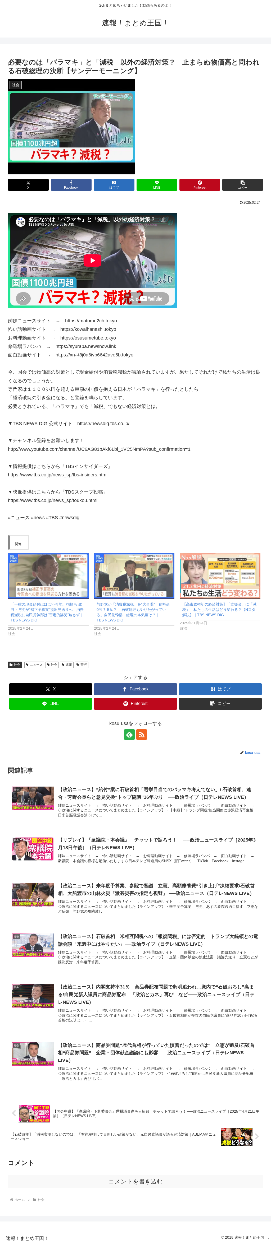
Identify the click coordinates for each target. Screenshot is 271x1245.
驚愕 (83, 665)
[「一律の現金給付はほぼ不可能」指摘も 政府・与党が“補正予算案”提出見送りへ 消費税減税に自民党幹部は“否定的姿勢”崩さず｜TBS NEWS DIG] (48, 576)
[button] (242, 185)
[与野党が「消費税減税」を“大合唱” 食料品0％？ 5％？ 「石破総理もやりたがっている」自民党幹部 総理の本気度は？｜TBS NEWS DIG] (134, 576)
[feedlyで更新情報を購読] (129, 734)
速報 (69, 665)
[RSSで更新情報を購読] (141, 734)
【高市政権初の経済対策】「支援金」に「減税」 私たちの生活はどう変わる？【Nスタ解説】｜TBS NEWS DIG (219, 609)
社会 (17, 665)
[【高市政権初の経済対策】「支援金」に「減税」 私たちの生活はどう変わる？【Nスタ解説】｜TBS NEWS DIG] (220, 576)
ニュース (36, 665)
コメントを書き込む (136, 1181)
